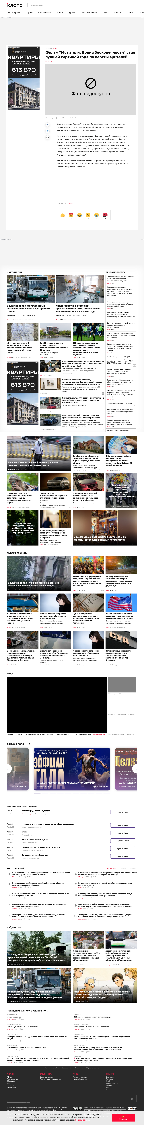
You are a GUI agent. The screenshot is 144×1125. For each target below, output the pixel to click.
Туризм (71, 12)
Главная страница (80, 1077)
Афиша (29, 12)
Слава (24, 832)
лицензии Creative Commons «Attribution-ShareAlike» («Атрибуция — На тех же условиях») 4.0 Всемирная (105, 1109)
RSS (107, 1089)
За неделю (122, 868)
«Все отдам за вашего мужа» (35, 839)
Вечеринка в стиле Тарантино (35, 855)
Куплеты (118, 12)
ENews (93, 130)
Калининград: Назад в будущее (36, 811)
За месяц (133, 868)
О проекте (79, 1068)
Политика (10, 1085)
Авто (8, 1083)
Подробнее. (80, 1120)
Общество (11, 1081)
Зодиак (105, 12)
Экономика (11, 1087)
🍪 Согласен (123, 1118)
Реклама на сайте (52, 1068)
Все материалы (14, 12)
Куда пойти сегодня (80, 1079)
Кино (71, 204)
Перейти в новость (101, 734)
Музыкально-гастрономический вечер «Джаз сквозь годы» (48, 824)
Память (131, 12)
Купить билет (123, 812)
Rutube (109, 1085)
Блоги (60, 12)
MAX (108, 1081)
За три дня (111, 868)
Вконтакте (110, 1077)
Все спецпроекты (47, 1077)
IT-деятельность (92, 1068)
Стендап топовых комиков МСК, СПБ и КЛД (41, 847)
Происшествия (45, 12)
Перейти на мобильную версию (18, 1102)
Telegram (109, 1079)
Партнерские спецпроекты (50, 1079)
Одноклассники (112, 1083)
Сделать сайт (67, 1068)
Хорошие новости (88, 12)
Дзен (108, 1087)
